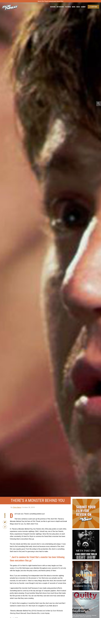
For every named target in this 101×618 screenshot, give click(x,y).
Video (78, 6)
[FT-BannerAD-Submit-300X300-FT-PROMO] (85, 499)
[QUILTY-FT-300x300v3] (85, 592)
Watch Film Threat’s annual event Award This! (50, 1)
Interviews (60, 6)
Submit (83, 6)
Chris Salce (17, 507)
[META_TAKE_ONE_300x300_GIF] (85, 530)
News (73, 6)
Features (68, 6)
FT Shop (93, 7)
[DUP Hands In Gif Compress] (85, 561)
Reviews (53, 6)
